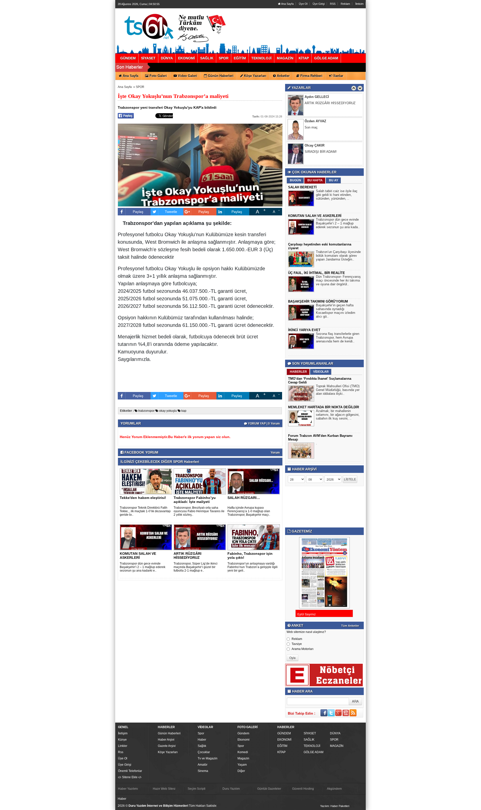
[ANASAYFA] (172, 25)
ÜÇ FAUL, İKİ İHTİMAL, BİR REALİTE (316, 273)
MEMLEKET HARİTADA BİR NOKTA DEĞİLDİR (323, 407)
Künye (122, 739)
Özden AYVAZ (315, 97)
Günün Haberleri (169, 733)
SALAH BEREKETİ (302, 187)
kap (183, 410)
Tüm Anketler (350, 625)
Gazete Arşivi (167, 746)
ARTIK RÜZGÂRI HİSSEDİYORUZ (187, 556)
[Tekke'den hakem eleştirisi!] (147, 481)
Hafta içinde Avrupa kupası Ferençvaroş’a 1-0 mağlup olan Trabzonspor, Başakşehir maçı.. (248, 511)
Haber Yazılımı (128, 788)
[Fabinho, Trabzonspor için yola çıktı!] (254, 536)
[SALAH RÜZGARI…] (254, 481)
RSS (332, 3)
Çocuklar (204, 752)
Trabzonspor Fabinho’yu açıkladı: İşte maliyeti (195, 500)
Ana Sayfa (287, 3)
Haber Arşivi (166, 739)
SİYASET (310, 733)
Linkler (122, 746)
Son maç (311, 103)
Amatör (202, 764)
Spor (201, 733)
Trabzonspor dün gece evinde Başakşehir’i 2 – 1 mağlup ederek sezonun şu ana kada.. (338, 223)
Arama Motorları (302, 649)
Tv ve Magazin (207, 758)
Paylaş (138, 212)
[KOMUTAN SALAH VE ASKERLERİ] (147, 536)
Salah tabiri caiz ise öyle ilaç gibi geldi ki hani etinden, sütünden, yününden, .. (336, 194)
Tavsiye (297, 644)
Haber (202, 739)
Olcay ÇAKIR (314, 121)
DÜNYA (335, 733)
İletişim (123, 733)
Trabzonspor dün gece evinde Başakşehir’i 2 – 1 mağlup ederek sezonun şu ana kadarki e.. (142, 567)
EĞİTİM (282, 746)
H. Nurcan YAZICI (318, 145)
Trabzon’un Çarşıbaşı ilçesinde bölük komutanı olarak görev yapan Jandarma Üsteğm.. (338, 255)
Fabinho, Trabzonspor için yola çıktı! (250, 556)
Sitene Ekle (129, 777)
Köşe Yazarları (168, 752)
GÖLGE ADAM (313, 752)
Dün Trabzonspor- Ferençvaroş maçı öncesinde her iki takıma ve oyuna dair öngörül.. (338, 280)
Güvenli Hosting (303, 788)
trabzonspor (146, 410)
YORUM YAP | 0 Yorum (263, 423)
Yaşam (242, 764)
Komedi (242, 752)
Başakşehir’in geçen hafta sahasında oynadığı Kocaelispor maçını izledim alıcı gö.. (335, 310)
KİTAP (281, 752)
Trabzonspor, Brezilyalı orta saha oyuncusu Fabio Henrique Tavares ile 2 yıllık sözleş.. (199, 511)
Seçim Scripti (196, 788)
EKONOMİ (284, 739)
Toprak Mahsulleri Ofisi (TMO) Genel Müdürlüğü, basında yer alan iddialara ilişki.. (337, 389)
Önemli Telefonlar (130, 771)
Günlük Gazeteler (269, 788)
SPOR (140, 87)
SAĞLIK (309, 739)
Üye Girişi (319, 3)
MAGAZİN (336, 746)
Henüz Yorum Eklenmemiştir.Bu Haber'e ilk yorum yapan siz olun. (175, 437)
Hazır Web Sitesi (164, 788)
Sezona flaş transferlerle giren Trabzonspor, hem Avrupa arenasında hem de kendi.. (337, 337)
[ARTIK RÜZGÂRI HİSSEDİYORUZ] (201, 536)
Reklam (345, 3)
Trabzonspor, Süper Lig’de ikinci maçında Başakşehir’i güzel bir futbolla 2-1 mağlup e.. (195, 567)
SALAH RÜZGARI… (243, 498)
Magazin (243, 758)
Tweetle (171, 212)
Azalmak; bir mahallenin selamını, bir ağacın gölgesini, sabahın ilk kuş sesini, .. (337, 414)
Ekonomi (243, 739)
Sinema (203, 771)
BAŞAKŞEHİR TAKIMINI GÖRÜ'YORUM (318, 301)
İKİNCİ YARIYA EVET (304, 330)
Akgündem (334, 788)
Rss (120, 752)
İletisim (359, 3)
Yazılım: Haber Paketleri (334, 805)
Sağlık (202, 746)
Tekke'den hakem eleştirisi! (143, 498)
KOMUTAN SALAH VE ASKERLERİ (138, 556)
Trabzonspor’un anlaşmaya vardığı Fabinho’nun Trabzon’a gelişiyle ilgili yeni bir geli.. (252, 567)
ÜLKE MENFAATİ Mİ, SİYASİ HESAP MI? (332, 153)
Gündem (243, 733)
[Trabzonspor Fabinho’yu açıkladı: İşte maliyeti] (201, 481)
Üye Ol (303, 3)
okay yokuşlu (167, 410)
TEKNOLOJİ (312, 746)
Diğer (241, 771)
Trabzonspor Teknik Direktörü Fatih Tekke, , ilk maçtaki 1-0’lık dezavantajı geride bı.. (145, 511)
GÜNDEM (284, 733)
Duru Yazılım (231, 788)
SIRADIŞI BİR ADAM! (321, 127)
